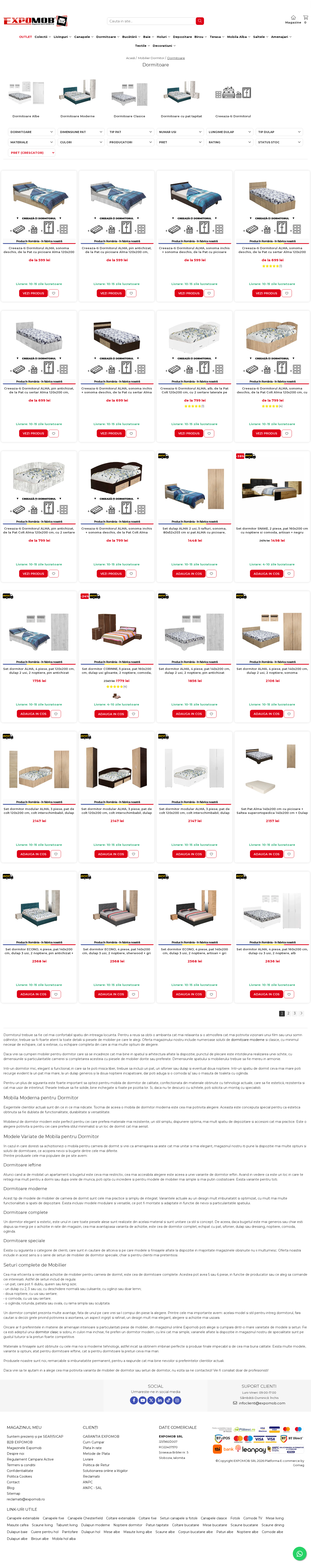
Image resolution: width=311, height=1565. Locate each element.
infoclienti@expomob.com (261, 1403)
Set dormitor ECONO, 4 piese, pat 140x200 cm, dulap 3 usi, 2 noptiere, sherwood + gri (116, 951)
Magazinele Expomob (24, 1448)
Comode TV (252, 1518)
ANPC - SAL (92, 1488)
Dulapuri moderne (95, 1525)
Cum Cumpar (93, 1442)
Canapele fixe (53, 1518)
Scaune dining (273, 1525)
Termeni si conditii (21, 1465)
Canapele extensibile (23, 1518)
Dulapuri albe (17, 1539)
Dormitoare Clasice (129, 116)
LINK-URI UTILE (22, 1509)
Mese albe (112, 1532)
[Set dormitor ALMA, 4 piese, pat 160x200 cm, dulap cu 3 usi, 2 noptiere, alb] (272, 909)
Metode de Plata (96, 1454)
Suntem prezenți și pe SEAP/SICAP (35, 1436)
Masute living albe (137, 1532)
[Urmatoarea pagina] (301, 1013)
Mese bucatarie (215, 1525)
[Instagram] (177, 1400)
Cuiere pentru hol (45, 1532)
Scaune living (42, 1525)
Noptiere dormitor (127, 1525)
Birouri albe (40, 1539)
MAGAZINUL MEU (24, 1427)
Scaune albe (165, 1532)
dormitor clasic (47, 1332)
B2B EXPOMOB (20, 1442)
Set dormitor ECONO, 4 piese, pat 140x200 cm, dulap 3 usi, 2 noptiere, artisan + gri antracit (194, 951)
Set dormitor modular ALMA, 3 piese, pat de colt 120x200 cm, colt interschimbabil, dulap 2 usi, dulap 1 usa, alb (194, 811)
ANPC (88, 1482)
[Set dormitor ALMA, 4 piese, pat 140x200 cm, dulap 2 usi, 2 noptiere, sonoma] (272, 629)
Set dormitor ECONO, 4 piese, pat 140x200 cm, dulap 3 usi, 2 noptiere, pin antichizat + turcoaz (39, 951)
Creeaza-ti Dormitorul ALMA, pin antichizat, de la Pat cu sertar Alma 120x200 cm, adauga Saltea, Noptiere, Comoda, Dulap (39, 391)
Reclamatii (91, 1476)
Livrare (88, 1459)
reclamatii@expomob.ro (26, 1499)
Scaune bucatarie (244, 1525)
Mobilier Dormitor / (152, 58)
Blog (10, 1488)
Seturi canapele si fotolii (178, 1518)
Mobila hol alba (64, 1539)
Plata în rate (92, 1448)
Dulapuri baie (17, 1532)
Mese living (275, 1518)
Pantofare (70, 1532)
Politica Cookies (19, 1476)
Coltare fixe (148, 1518)
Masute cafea (17, 1525)
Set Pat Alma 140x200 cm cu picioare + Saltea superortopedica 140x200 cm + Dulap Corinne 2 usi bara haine (272, 811)
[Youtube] (143, 1400)
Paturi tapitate (157, 1525)
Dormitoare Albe (26, 116)
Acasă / (131, 58)
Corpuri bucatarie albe (195, 1532)
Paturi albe (224, 1532)
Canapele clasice (214, 1518)
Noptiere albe (247, 1532)
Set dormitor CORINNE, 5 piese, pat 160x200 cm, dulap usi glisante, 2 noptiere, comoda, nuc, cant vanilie (116, 671)
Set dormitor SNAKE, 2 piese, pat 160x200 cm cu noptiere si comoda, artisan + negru (272, 530)
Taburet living (67, 1525)
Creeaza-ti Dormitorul (233, 116)
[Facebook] (134, 1400)
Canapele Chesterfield (85, 1518)
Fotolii (235, 1518)
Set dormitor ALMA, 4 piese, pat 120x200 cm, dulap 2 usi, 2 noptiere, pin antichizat (38, 670)
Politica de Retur (96, 1465)
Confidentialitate (20, 1471)
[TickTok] (169, 1400)
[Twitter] (151, 1400)
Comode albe (272, 1532)
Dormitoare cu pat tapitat (181, 116)
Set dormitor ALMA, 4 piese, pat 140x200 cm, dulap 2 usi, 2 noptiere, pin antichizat (194, 670)
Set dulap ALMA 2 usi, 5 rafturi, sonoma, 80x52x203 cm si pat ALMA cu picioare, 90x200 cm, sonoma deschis (194, 531)
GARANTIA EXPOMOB (101, 1436)
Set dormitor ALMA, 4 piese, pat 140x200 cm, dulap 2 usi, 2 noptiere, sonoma (272, 670)
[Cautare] (200, 21)
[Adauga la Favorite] (53, 293)
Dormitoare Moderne (78, 116)
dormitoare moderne (248, 1040)
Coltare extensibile (120, 1518)
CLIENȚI (90, 1427)
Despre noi (15, 1454)
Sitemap (13, 1494)
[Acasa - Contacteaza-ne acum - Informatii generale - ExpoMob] (35, 21)
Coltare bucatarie (185, 1525)
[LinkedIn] (160, 1400)
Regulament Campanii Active (30, 1459)
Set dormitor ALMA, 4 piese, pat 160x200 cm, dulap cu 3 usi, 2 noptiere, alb (272, 951)
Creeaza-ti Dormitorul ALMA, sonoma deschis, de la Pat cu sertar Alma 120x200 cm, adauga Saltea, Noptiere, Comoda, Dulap (272, 250)
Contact (13, 1482)
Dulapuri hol (90, 1532)
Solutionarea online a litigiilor (105, 1471)
